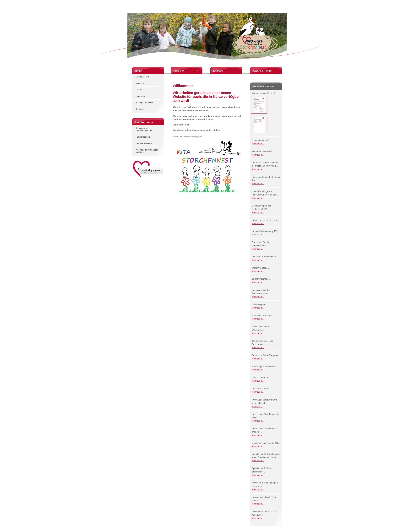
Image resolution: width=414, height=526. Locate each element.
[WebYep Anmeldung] (1, 2)
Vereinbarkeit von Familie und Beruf (147, 151)
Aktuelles (140, 83)
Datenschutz (141, 109)
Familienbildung (143, 137)
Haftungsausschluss (144, 103)
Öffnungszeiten (142, 77)
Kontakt (139, 90)
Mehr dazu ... (258, 143)
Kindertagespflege (144, 143)
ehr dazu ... (257, 406)
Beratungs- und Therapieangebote (144, 129)
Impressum (140, 96)
